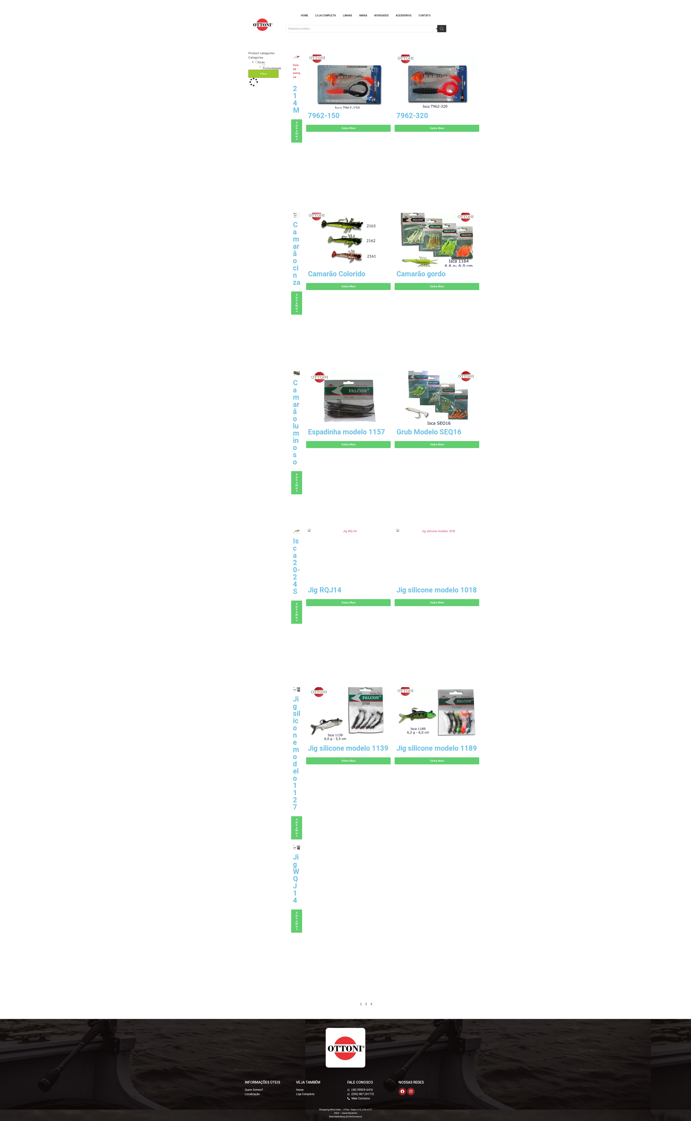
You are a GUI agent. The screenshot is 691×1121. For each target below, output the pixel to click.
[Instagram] (411, 1091)
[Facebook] (402, 1091)
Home (304, 15)
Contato (425, 15)
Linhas (347, 15)
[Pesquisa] (441, 28)
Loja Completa (325, 15)
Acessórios (403, 15)
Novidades (381, 15)
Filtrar (263, 73)
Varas (363, 15)
